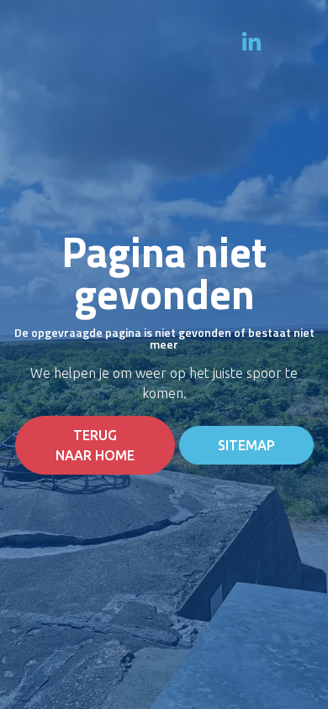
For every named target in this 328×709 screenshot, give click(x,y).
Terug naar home (95, 445)
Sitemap (246, 445)
